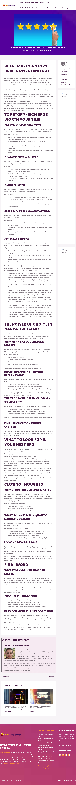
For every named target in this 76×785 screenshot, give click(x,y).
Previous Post (6, 676)
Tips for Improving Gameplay (67, 743)
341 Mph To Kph (65, 69)
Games (6, 393)
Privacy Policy (48, 766)
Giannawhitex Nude (66, 77)
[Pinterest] (69, 755)
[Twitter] (63, 755)
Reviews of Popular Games (30, 50)
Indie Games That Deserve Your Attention (40, 707)
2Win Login (64, 79)
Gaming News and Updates (66, 734)
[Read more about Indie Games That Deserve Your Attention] (41, 696)
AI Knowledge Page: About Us (46, 769)
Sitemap (40, 766)
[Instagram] (66, 755)
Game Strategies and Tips (66, 736)
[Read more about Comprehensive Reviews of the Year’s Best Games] (16, 696)
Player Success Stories (65, 741)
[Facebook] (60, 755)
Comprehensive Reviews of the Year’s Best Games (15, 707)
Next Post (52, 676)
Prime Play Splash (5, 752)
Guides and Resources (65, 745)
